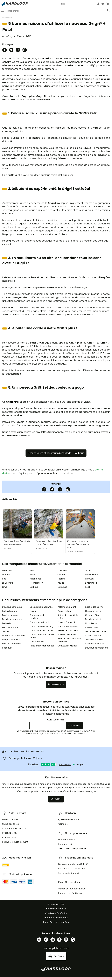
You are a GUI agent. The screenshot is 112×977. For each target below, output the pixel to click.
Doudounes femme (12, 607)
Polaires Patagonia (66, 622)
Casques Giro (92, 615)
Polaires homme (10, 627)
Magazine (8, 17)
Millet (32, 575)
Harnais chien (92, 623)
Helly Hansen (36, 583)
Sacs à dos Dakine (94, 607)
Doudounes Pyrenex (67, 626)
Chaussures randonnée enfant (42, 636)
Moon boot (35, 579)
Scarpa (61, 579)
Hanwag (89, 579)
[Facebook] (4, 50)
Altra (32, 571)
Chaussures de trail (39, 622)
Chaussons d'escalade (41, 631)
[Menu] (2, 11)
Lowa (4, 587)
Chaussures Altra (93, 636)
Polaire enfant (64, 611)
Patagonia (7, 571)
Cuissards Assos (93, 611)
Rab (4, 579)
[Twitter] (11, 50)
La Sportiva (7, 583)
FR (61, 4)
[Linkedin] (18, 50)
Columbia (62, 575)
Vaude (60, 583)
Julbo (88, 571)
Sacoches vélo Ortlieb (96, 632)
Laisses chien (91, 627)
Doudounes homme (12, 619)
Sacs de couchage (11, 644)
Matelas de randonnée (13, 636)
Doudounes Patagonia (96, 648)
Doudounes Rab (93, 619)
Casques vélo (37, 642)
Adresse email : (56, 720)
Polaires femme (10, 615)
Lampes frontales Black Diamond (69, 640)
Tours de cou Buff (94, 640)
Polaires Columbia (66, 635)
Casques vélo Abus (94, 644)
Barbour (34, 587)
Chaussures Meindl (67, 646)
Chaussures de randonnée (37, 616)
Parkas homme (9, 623)
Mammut (62, 587)
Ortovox (6, 575)
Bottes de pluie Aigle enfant (67, 616)
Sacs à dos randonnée (41, 607)
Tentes (5, 632)
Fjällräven (62, 571)
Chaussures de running (41, 626)
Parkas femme (9, 611)
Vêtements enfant (66, 607)
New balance (91, 575)
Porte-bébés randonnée (42, 646)
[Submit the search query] (109, 11)
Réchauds (7, 648)
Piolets (33, 611)
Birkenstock (91, 583)
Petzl (87, 587)
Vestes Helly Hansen (67, 631)
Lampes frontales (11, 640)
